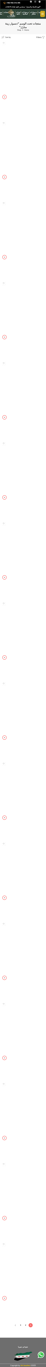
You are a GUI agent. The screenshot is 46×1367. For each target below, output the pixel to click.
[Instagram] (34, 3)
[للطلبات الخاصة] (41, 1355)
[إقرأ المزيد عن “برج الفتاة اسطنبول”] (4, 978)
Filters (39, 37)
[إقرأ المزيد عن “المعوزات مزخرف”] (4, 657)
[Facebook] (30, 3)
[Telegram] (39, 3)
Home (26, 30)
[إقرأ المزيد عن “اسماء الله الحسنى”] (4, 177)
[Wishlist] (3, 43)
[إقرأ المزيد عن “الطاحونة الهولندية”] (4, 257)
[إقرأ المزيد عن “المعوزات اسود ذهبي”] (4, 417)
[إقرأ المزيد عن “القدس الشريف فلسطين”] (4, 337)
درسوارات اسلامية (25, 13)
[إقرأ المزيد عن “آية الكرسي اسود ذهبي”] (4, 97)
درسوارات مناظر (33, 13)
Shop (19, 30)
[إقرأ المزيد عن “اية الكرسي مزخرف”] (4, 818)
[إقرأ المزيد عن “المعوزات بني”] (4, 497)
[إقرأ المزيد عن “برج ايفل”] (4, 1058)
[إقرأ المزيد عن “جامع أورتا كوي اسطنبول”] (4, 1218)
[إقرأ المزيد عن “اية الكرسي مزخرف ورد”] (4, 898)
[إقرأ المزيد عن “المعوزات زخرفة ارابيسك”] (4, 577)
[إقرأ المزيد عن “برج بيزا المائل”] (4, 1138)
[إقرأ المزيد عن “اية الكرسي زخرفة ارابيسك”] (4, 737)
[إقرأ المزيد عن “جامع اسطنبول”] (4, 1298)
